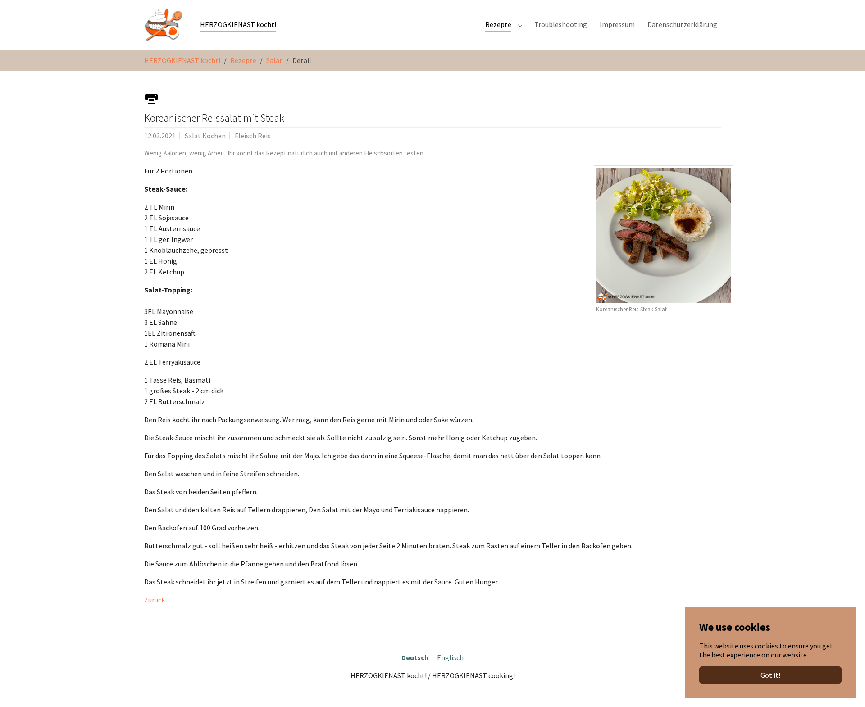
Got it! (770, 675)
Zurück (154, 599)
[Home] (163, 24)
